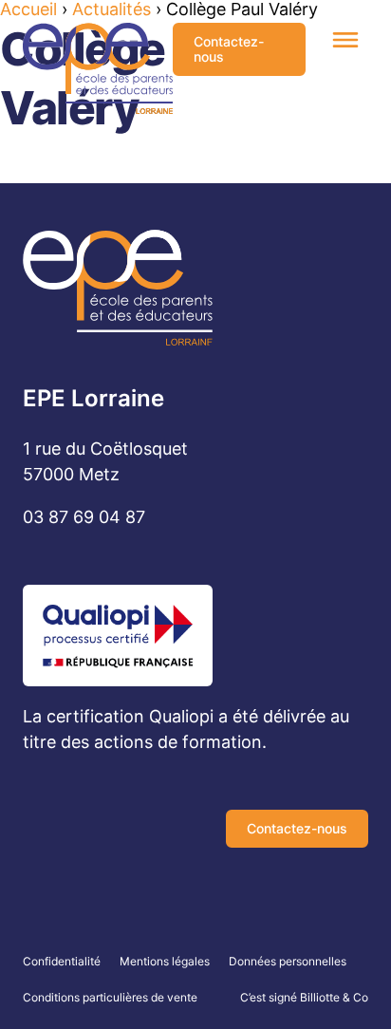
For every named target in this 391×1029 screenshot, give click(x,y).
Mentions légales (165, 961)
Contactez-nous (229, 49)
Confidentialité (62, 961)
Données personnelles (287, 961)
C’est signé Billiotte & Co (304, 997)
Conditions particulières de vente (110, 997)
